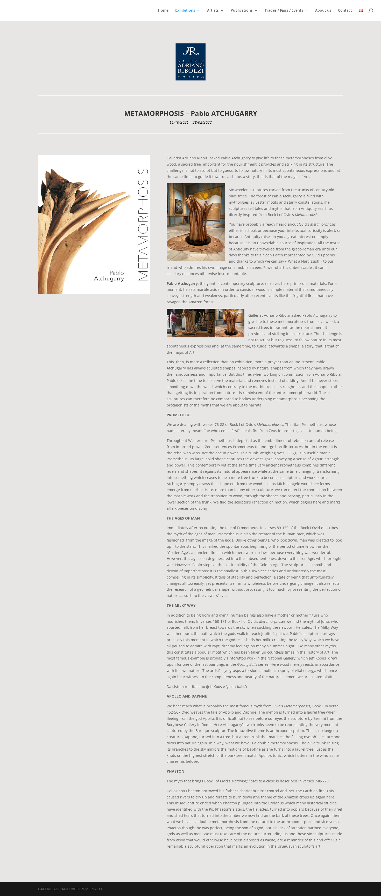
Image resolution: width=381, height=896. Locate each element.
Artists (213, 11)
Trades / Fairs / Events (284, 11)
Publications (242, 11)
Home (163, 11)
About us (323, 11)
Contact (345, 11)
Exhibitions (185, 11)
